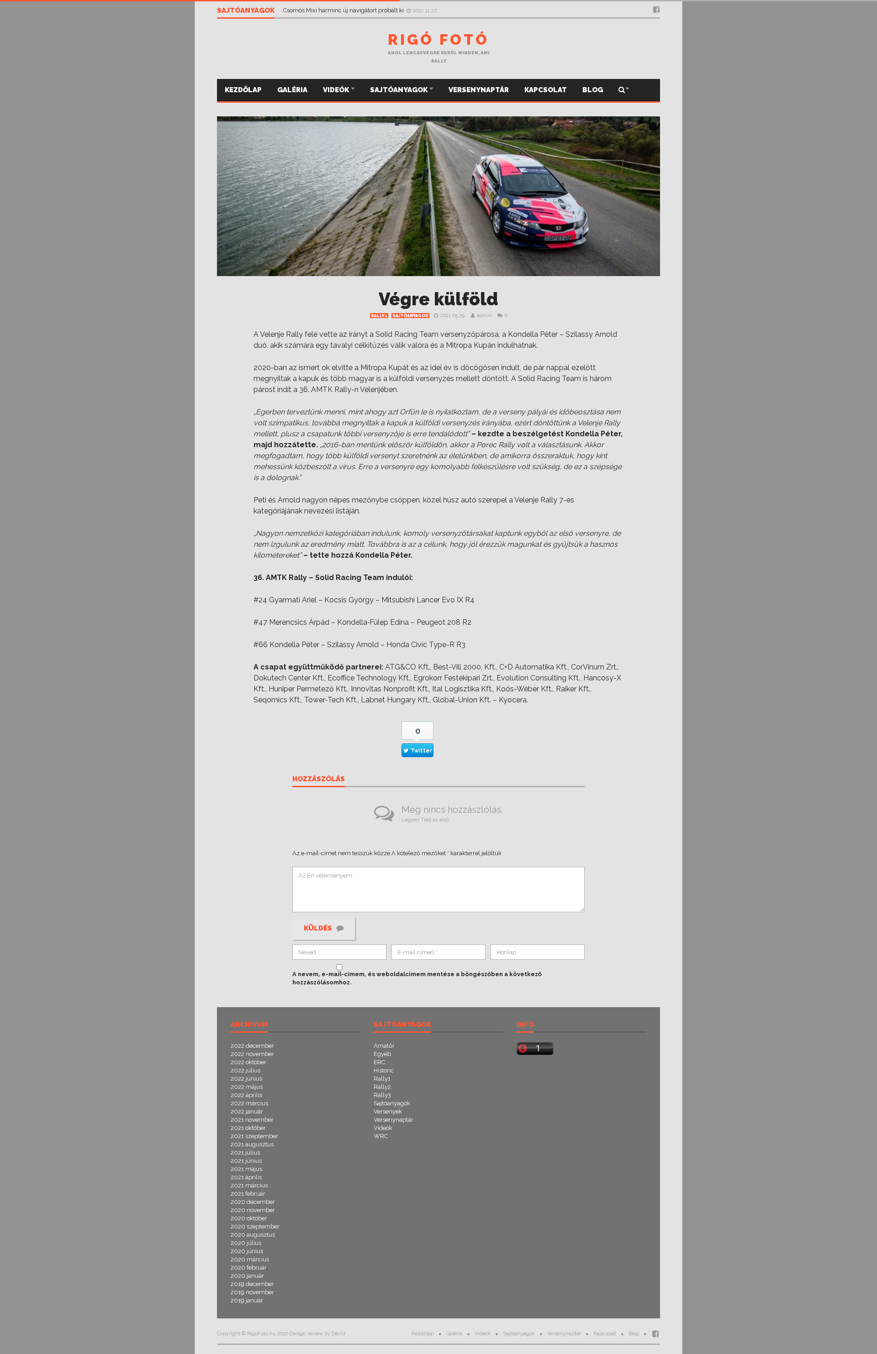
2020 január (247, 1275)
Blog (592, 90)
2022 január (247, 1111)
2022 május (247, 1086)
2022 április (246, 1095)
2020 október (249, 1218)
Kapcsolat (545, 90)
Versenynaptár (479, 90)
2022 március (249, 1103)
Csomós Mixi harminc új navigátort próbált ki (344, 10)
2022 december (252, 1045)
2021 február (248, 1193)
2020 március (250, 1259)
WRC (381, 1136)
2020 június (247, 1251)
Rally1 (379, 316)
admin (484, 316)
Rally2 (382, 1086)
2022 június (246, 1078)
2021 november (252, 1119)
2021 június (246, 1160)
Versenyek (388, 1111)
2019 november (252, 1292)
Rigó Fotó (438, 39)
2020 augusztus (253, 1234)
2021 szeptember (254, 1136)
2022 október (248, 1062)
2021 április (246, 1177)
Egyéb (382, 1054)
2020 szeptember (255, 1226)
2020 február (249, 1267)
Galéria (292, 90)
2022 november (252, 1054)
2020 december (253, 1201)
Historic (384, 1070)
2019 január (247, 1300)
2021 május (246, 1169)
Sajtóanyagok (399, 90)
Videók (336, 90)
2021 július (245, 1152)
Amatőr (384, 1045)
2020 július (246, 1242)
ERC (379, 1062)
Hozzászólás (318, 779)
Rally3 (382, 1095)
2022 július (245, 1070)
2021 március (249, 1185)
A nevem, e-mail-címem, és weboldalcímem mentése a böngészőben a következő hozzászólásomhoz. (417, 978)
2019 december (252, 1284)
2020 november (253, 1210)
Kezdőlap (243, 90)
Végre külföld (438, 299)
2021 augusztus (252, 1144)
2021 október (248, 1127)
